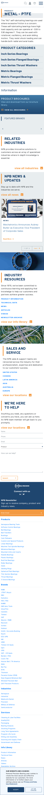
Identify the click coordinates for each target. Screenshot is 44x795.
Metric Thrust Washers (16, 82)
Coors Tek (5, 659)
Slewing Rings (6, 568)
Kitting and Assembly (9, 737)
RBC (2, 595)
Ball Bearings (6, 530)
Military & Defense (8, 705)
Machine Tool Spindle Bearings (12, 546)
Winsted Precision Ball (9, 681)
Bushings (4, 535)
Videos (4, 314)
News (4, 306)
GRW (3, 642)
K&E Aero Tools (6, 606)
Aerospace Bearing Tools (10, 524)
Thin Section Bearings (9, 574)
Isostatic (4, 612)
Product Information (12, 299)
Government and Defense (10, 742)
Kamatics (4, 598)
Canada (7, 376)
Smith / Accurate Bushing (10, 631)
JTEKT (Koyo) (6, 592)
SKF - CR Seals (6, 653)
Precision (4, 702)
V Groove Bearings (8, 579)
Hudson (4, 628)
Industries (6, 688)
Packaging (5, 723)
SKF (2, 617)
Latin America (10, 380)
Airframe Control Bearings (10, 527)
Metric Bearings (11, 71)
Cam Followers (6, 538)
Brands (4, 585)
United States (10, 372)
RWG (3, 664)
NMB (3, 590)
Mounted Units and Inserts (11, 552)
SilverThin (4, 609)
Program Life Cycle (8, 734)
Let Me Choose (33, 789)
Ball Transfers (6, 533)
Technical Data (9, 302)
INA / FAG (4, 601)
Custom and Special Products (12, 541)
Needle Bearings (7, 555)
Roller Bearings (6, 563)
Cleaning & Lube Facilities (10, 717)
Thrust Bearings (7, 577)
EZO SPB (4, 636)
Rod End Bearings (7, 560)
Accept (16, 789)
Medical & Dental (7, 699)
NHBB (3, 603)
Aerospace (5, 693)
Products (5, 519)
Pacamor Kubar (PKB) (9, 675)
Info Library (6, 747)
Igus (2, 648)
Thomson (4, 672)
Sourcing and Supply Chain (11, 739)
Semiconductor (6, 707)
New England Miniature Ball (11, 678)
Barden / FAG (6, 656)
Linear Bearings (7, 544)
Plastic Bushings (7, 557)
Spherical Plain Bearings (10, 571)
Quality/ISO (5, 720)
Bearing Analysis (7, 726)
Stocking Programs (8, 728)
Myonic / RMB (6, 620)
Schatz (3, 625)
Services (5, 712)
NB (2, 639)
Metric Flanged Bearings (17, 76)
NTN (3, 670)
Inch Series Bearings (14, 53)
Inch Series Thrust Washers (19, 65)
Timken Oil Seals (7, 645)
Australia (8, 387)
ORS (2, 650)
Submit (5, 478)
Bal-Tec (4, 667)
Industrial (4, 696)
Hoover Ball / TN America (10, 661)
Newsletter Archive (11, 317)
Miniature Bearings (8, 549)
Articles (5, 310)
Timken (4, 614)
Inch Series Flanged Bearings (20, 59)
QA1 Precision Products (10, 683)
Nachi (3, 634)
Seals (3, 566)
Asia (5, 383)
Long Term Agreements (9, 731)
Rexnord (4, 623)
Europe (6, 391)
